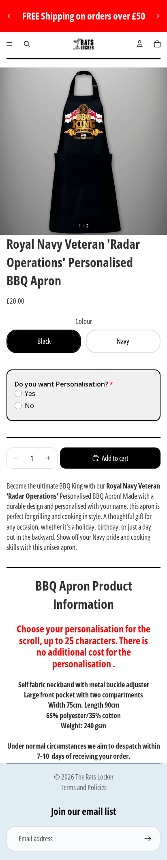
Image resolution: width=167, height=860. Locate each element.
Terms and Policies (84, 787)
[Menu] (9, 44)
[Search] (27, 44)
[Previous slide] (9, 16)
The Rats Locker (94, 777)
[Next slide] (158, 16)
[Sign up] (147, 838)
